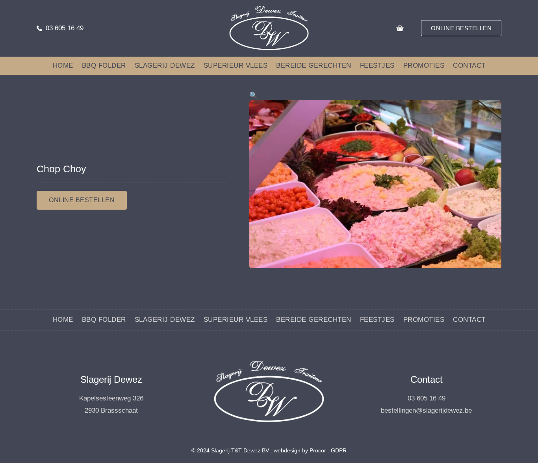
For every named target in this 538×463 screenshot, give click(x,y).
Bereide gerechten (313, 65)
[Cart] (399, 28)
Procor (318, 450)
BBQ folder (104, 65)
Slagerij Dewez (165, 65)
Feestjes (377, 65)
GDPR (339, 450)
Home (63, 65)
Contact (469, 65)
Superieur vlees (236, 65)
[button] (253, 95)
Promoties (424, 65)
